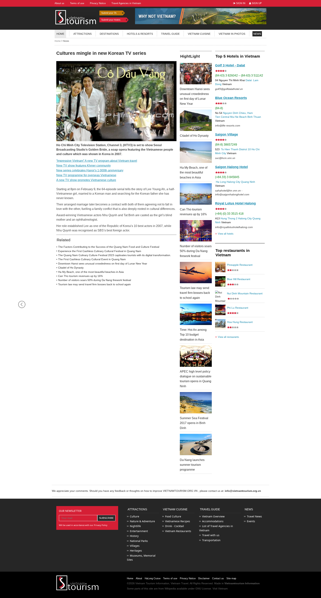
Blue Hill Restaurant (238, 279)
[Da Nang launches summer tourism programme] (196, 444)
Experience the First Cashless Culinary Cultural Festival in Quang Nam (99, 251)
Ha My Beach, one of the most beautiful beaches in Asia (91, 271)
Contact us (218, 578)
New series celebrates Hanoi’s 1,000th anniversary (89, 170)
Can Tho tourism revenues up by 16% (80, 275)
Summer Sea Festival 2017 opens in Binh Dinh (194, 423)
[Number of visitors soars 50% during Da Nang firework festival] (196, 230)
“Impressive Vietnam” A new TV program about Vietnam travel (96, 160)
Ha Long (221, 181)
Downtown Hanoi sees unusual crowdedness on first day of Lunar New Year (102, 263)
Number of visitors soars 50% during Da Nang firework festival (94, 280)
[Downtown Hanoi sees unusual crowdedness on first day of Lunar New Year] (196, 73)
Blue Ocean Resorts (231, 98)
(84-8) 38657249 (226, 144)
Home (60, 33)
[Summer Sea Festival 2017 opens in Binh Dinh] (196, 402)
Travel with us (210, 535)
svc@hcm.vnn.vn (225, 158)
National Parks (139, 541)
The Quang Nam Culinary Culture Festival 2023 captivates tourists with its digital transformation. (114, 255)
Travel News (254, 516)
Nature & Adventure (142, 521)
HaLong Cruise (152, 578)
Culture (134, 516)
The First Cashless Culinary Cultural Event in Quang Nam (92, 259)
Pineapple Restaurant (239, 264)
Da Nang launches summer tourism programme (192, 464)
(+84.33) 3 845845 (227, 177)
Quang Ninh (248, 181)
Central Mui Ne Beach (234, 116)
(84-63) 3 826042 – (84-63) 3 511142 (239, 75)
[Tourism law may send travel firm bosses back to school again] (196, 272)
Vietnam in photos (232, 33)
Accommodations (212, 521)
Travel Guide (210, 509)
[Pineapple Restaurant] (220, 267)
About (139, 578)
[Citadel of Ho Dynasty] (196, 120)
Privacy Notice (188, 578)
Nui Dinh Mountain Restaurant (244, 293)
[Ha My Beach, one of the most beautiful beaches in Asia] (196, 152)
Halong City (233, 181)
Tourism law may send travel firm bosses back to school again (94, 284)
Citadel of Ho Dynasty (71, 267)
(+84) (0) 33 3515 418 (229, 213)
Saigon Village (226, 134)
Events (251, 521)
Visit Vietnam (220, 588)
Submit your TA (108, 13)
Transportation (211, 540)
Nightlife (135, 526)
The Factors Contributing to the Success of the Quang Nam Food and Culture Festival (108, 246)
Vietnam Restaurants (178, 531)
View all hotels (224, 233)
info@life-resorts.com (227, 125)
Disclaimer (204, 578)
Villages (135, 545)
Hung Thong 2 (229, 218)
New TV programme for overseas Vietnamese (86, 175)
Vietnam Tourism (145, 583)
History (134, 536)
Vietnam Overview (213, 516)
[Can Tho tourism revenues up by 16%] (196, 194)
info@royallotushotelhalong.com (234, 227)
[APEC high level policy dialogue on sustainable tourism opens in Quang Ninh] (196, 356)
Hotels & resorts (140, 33)
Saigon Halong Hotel (231, 167)
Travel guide (170, 33)
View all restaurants (227, 336)
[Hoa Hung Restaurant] (220, 324)
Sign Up (256, 3)
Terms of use (170, 578)
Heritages (136, 550)
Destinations (109, 33)
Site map (231, 578)
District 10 (245, 149)
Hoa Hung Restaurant (240, 322)
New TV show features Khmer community (83, 165)
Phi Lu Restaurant (237, 307)
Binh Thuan (254, 116)
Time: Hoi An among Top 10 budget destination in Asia (193, 334)
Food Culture (173, 516)
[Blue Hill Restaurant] (220, 281)
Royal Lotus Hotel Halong (235, 203)
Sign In (240, 3)
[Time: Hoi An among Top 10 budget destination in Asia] (196, 314)
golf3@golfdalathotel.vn (229, 88)
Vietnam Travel (179, 583)
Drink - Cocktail (174, 526)
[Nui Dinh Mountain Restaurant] (220, 295)
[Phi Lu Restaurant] (220, 310)
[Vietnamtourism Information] (75, 17)
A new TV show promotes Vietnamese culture (86, 180)
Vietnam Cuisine (199, 33)
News (257, 33)
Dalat (249, 80)
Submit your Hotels (110, 20)
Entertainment (139, 531)
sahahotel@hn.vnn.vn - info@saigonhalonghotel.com (232, 192)
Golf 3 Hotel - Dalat (230, 65)
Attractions (82, 33)
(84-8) (219, 108)
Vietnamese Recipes (177, 521)
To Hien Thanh (229, 149)
